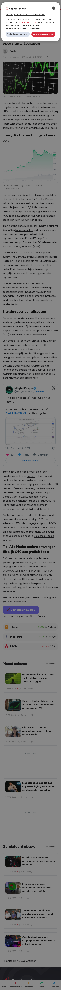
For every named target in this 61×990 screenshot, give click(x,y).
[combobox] (53, 8)
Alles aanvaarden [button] (43, 34)
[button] (18, 34)
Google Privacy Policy (27, 22)
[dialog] (30, 21)
